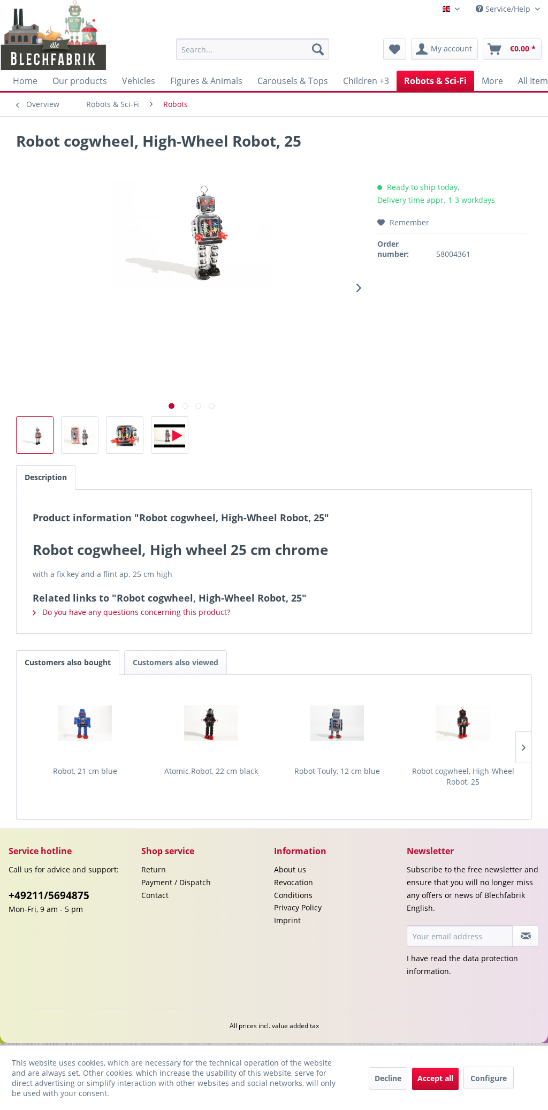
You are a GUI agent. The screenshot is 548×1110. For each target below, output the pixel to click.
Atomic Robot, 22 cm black (211, 771)
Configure (488, 1078)
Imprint (287, 920)
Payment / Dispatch (176, 882)
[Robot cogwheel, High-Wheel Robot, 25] (463, 723)
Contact (155, 895)
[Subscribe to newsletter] (525, 936)
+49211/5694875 (49, 895)
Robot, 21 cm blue (85, 771)
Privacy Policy (298, 907)
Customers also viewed (175, 662)
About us (290, 869)
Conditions (293, 895)
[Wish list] (394, 49)
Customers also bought (68, 662)
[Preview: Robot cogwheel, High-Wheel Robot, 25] (35, 435)
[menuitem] (253, 49)
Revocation (293, 882)
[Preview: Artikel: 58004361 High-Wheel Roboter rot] (169, 435)
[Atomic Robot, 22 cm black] (211, 723)
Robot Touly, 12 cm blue (337, 771)
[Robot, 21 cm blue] (85, 723)
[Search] (318, 49)
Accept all (435, 1078)
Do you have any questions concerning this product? (135, 612)
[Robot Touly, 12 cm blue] (337, 723)
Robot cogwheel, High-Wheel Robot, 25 (463, 776)
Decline (388, 1078)
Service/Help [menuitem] (507, 9)
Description (46, 477)
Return (153, 869)
